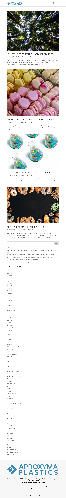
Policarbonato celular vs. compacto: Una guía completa (21, 262)
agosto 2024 (10, 273)
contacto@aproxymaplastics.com (35, 482)
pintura (8, 388)
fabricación (9, 356)
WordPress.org (10, 454)
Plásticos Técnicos (11, 393)
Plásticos (34, 57)
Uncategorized (10, 433)
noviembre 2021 (11, 305)
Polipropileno (30, 229)
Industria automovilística (13, 364)
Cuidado (9, 351)
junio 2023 (9, 295)
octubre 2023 (10, 285)
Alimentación (24, 57)
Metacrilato (10, 369)
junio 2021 (9, 318)
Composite (9, 344)
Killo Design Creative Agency (36, 495)
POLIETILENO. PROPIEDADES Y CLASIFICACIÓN (30, 172)
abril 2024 (9, 283)
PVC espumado (11, 416)
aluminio (9, 339)
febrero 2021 (10, 327)
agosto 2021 (10, 313)
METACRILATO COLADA (13, 371)
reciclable (9, 421)
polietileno (29, 175)
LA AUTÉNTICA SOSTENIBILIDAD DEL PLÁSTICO (30, 54)
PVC (8, 413)
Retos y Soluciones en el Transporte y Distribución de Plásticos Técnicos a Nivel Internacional (31, 254)
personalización (11, 383)
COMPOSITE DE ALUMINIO (14, 346)
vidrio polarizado (11, 440)
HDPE (8, 361)
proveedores (10, 411)
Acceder (9, 447)
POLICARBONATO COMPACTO (15, 403)
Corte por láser (10, 349)
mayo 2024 (9, 281)
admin (10, 57)
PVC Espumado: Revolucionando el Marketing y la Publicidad (22, 259)
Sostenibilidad (10, 426)
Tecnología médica (11, 431)
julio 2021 (9, 315)
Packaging (9, 381)
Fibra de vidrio (10, 359)
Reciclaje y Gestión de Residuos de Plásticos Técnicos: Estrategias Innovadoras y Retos (29, 257)
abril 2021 (9, 323)
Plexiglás (9, 396)
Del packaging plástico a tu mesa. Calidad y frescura (31, 119)
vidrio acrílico (10, 438)
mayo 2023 (9, 298)
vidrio (8, 435)
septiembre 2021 (11, 310)
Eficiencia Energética (12, 354)
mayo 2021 (9, 320)
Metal (8, 379)
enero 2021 (10, 330)
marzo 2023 (10, 303)
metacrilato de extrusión (13, 374)
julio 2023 (9, 293)
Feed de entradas (11, 449)
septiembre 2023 (11, 288)
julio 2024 (9, 276)
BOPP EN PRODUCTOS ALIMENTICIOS (25, 226)
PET (30, 57)
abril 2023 (9, 300)
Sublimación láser (11, 428)
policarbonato (10, 398)
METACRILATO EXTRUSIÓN (14, 376)
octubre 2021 (10, 308)
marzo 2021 (10, 325)
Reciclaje (9, 423)
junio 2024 (9, 278)
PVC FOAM (9, 418)
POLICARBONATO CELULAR (14, 401)
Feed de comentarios (12, 452)
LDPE (8, 366)
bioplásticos (10, 341)
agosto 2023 (10, 290)
